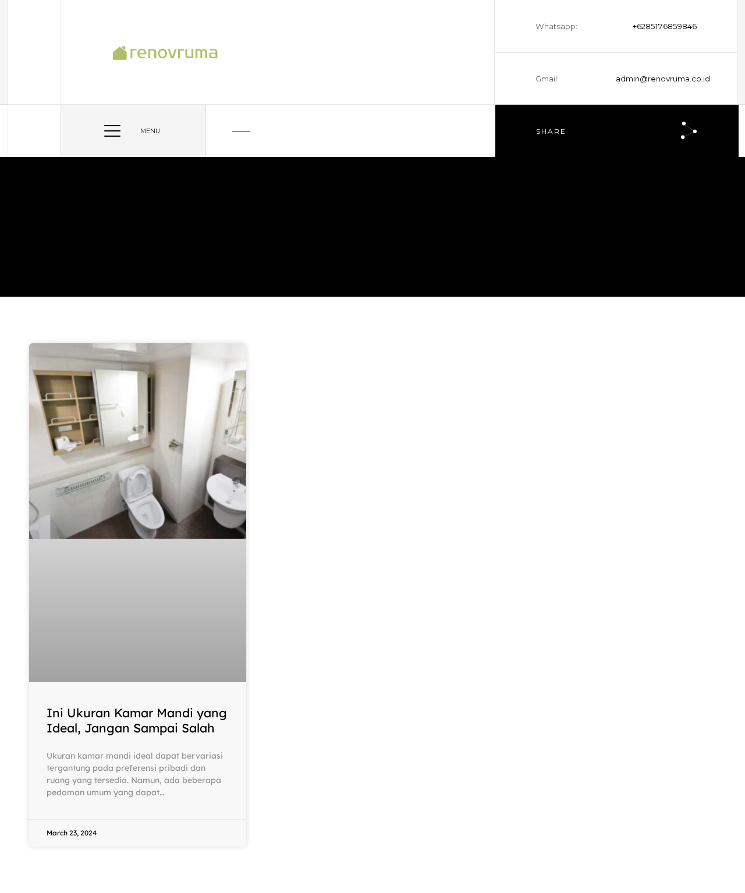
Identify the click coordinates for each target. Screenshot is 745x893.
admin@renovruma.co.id (656, 78)
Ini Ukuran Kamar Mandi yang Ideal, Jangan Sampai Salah (137, 720)
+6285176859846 (664, 26)
